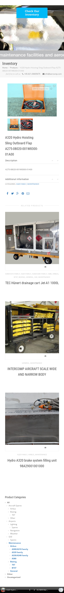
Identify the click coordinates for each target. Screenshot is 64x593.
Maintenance (33, 184)
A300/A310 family (12, 274)
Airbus (55, 274)
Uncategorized (14, 577)
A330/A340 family (39, 274)
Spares (15, 527)
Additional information (17, 179)
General (29, 277)
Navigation (15, 530)
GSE (35, 277)
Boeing (22, 277)
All (8, 502)
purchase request (43, 86)
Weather (14, 533)
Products (14, 67)
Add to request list (51, 89)
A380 (50, 274)
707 (13, 515)
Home (5, 67)
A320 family (21, 184)
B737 (16, 277)
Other (12, 518)
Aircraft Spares (15, 505)
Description (11, 160)
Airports (12, 521)
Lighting (13, 524)
